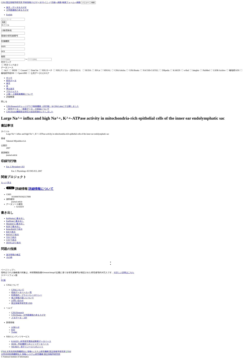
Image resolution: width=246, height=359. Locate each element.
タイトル (5, 25)
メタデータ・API (19, 318)
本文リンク (6, 62)
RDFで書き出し (13, 226)
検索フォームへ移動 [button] (71, 2)
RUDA (88, 70)
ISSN (3, 46)
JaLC (6, 70)
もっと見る (6, 182)
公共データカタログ (39, 73)
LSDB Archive (219, 70)
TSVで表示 (11, 237)
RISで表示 (11, 232)
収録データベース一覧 (21, 292)
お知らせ (15, 327)
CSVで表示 (11, 240)
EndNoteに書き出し (15, 221)
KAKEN (176, 70)
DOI (3, 51)
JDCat (97, 70)
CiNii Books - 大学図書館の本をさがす (28, 315)
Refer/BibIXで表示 (14, 229)
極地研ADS (234, 70)
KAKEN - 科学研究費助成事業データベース (31, 341)
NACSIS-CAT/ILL (150, 70)
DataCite (34, 70)
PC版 (3, 280)
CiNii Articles (120, 70)
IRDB (15, 70)
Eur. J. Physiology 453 (15, 167)
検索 (93, 2)
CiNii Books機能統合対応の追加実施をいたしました (29, 112)
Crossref (24, 70)
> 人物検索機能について (22, 94)
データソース (7, 67)
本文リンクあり (11, 65)
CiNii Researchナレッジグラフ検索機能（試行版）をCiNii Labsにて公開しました (42, 106)
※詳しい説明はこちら (124, 272)
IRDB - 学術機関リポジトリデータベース (30, 344)
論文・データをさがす (16, 7)
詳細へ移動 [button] (56, 2)
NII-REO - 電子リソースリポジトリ (27, 347)
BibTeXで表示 (12, 235)
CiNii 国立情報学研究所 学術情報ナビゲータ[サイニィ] (26, 2)
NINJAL (107, 70)
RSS (13, 330)
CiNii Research (17, 312)
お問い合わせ (17, 300)
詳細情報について (41, 188)
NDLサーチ (47, 70)
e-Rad (186, 70)
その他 (9, 257)
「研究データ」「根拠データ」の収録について (27, 109)
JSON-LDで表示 (13, 243)
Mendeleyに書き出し (15, 224)
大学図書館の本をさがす (17, 10)
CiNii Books (134, 70)
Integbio (196, 70)
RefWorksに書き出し (15, 218)
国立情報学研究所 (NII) (21, 303)
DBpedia (166, 70)
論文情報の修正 (13, 255)
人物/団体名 (6, 30)
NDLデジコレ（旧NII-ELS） (68, 70)
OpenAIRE (22, 73)
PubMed (206, 70)
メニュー (85, 2)
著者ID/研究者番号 (9, 36)
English (9, 15)
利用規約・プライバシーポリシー (26, 295)
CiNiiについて (17, 290)
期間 (3, 56)
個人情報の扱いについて (22, 298)
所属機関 (5, 41)
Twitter (14, 332)
